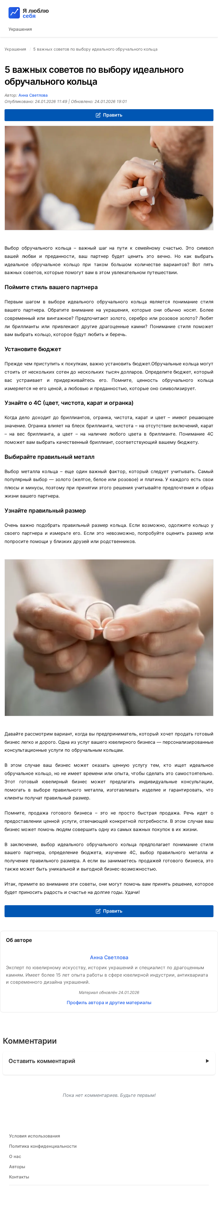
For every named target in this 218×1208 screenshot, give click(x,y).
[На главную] (48, 12)
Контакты (19, 1177)
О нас (15, 1156)
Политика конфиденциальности (43, 1146)
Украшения (20, 29)
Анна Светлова (33, 95)
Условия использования (34, 1136)
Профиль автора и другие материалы (109, 1002)
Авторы (17, 1166)
